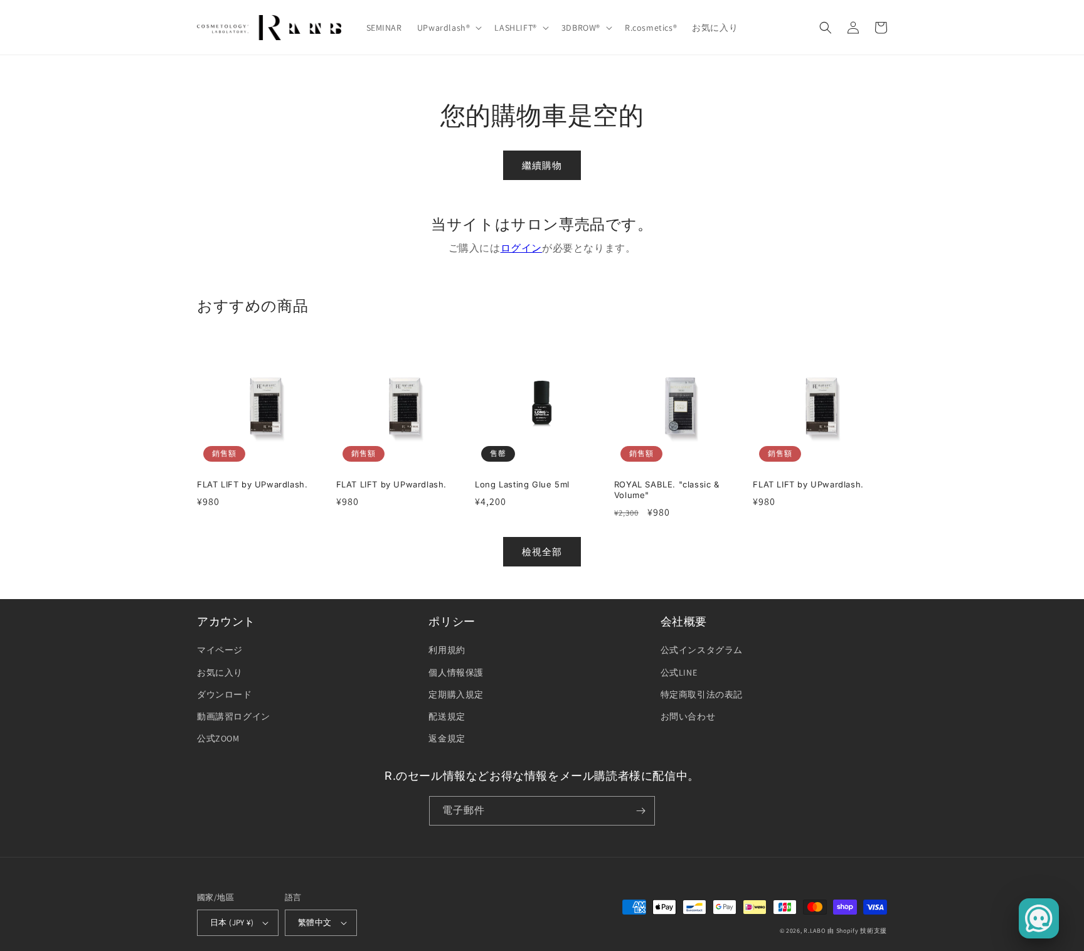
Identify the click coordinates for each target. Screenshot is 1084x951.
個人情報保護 (456, 672)
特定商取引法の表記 (702, 694)
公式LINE (679, 672)
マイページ (220, 650)
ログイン (521, 248)
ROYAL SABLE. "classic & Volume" (667, 489)
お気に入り (220, 672)
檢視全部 (542, 552)
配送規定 (446, 716)
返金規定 (446, 738)
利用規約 (446, 650)
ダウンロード (224, 694)
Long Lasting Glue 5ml (522, 484)
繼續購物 (542, 165)
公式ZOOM (218, 738)
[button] (448, 27)
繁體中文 (315, 922)
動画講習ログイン (233, 716)
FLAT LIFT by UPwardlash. (252, 484)
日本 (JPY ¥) (231, 922)
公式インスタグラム (702, 650)
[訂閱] (640, 811)
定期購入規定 (456, 694)
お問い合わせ (688, 716)
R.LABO (815, 931)
